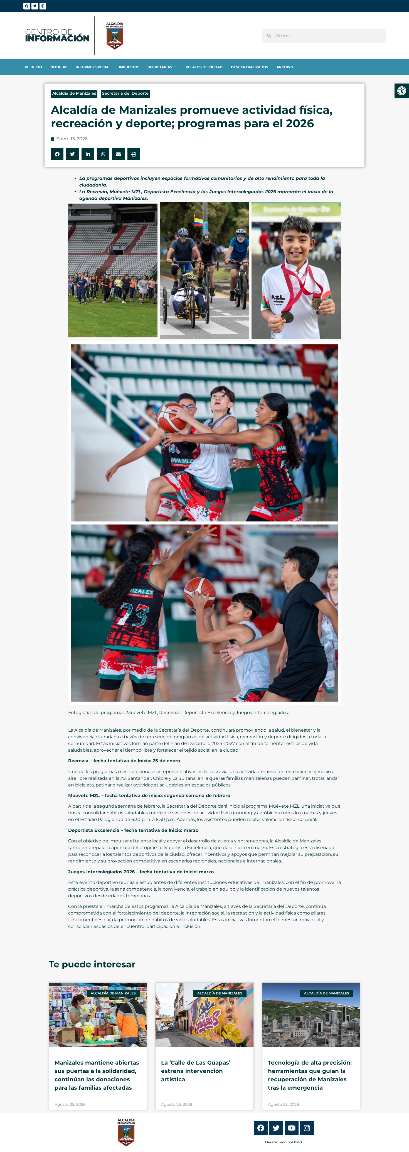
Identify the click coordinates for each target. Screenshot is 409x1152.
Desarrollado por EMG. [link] (284, 1142)
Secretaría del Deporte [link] (125, 93)
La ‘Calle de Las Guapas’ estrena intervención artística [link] (195, 1071)
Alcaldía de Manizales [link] (74, 93)
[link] (402, 91)
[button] (57, 154)
